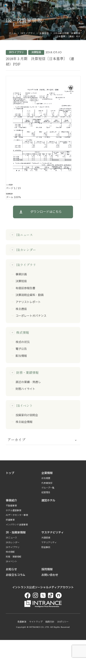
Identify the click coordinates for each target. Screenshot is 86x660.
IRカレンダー (23, 249)
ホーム (12, 33)
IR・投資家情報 (16, 532)
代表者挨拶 (46, 483)
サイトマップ (35, 622)
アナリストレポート (28, 302)
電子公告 (21, 349)
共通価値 (45, 537)
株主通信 (21, 309)
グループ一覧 (47, 488)
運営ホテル (48, 500)
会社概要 (45, 478)
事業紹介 (11, 500)
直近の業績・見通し (28, 382)
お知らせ (11, 569)
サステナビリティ (52, 532)
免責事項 (21, 622)
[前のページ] (7, 184)
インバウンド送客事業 (17, 524)
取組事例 (45, 547)
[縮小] (7, 193)
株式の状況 (23, 342)
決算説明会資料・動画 (30, 295)
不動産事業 (11, 505)
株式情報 (20, 332)
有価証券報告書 (25, 288)
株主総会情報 (24, 422)
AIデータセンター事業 (17, 515)
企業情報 (47, 473)
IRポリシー (63, 622)
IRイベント (22, 405)
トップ (10, 473)
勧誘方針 (49, 622)
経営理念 (45, 492)
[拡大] (10, 193)
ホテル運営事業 (13, 510)
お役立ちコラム (15, 575)
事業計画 (21, 275)
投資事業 (10, 520)
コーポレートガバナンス (31, 316)
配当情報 (21, 356)
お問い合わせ (49, 575)
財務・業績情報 (25, 372)
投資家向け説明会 (27, 415)
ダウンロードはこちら (46, 211)
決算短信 (44, 33)
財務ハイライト (25, 389)
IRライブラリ (28, 33)
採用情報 (47, 569)
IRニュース (22, 234)
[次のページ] (10, 184)
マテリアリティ (49, 542)
